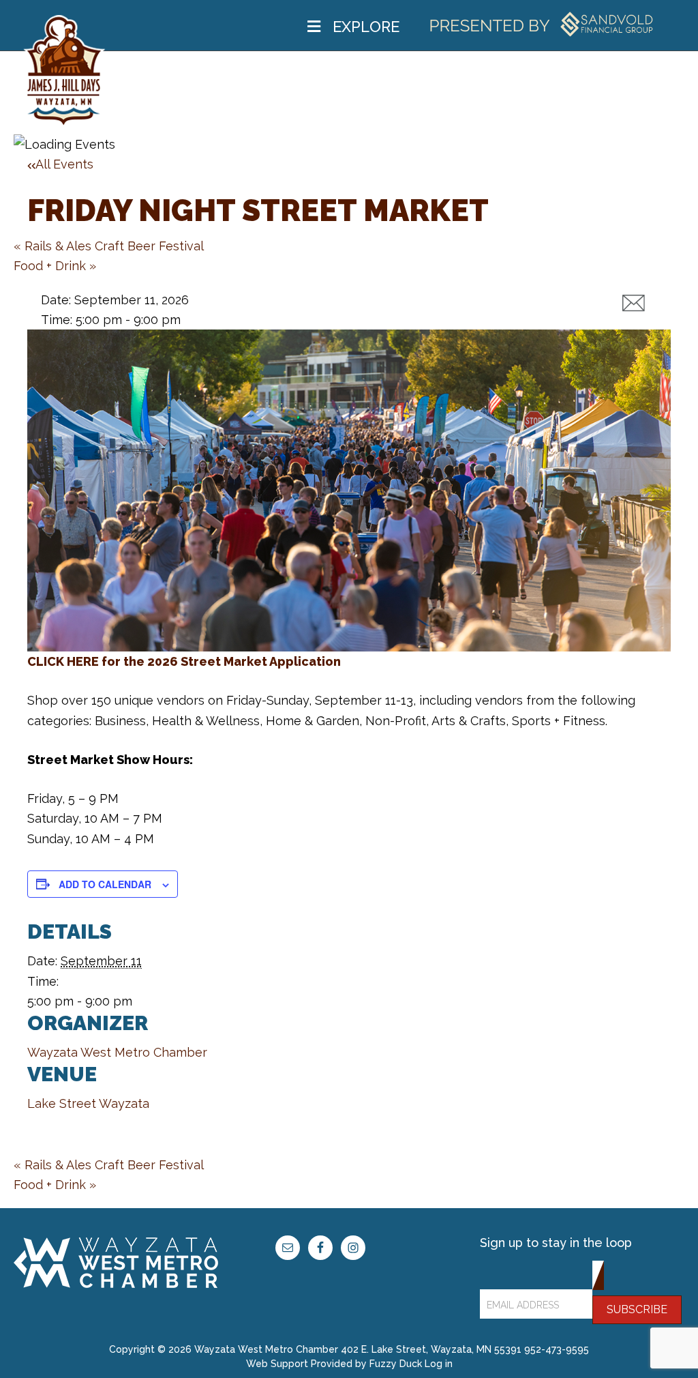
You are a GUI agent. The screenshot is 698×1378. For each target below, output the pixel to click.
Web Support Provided (299, 1363)
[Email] (633, 303)
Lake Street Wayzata (88, 1103)
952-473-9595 (556, 1349)
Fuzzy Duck (395, 1363)
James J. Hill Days (65, 72)
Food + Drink (55, 266)
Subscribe (637, 1309)
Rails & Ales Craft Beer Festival (109, 246)
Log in (439, 1363)
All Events (64, 164)
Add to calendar (105, 884)
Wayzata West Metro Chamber (117, 1052)
